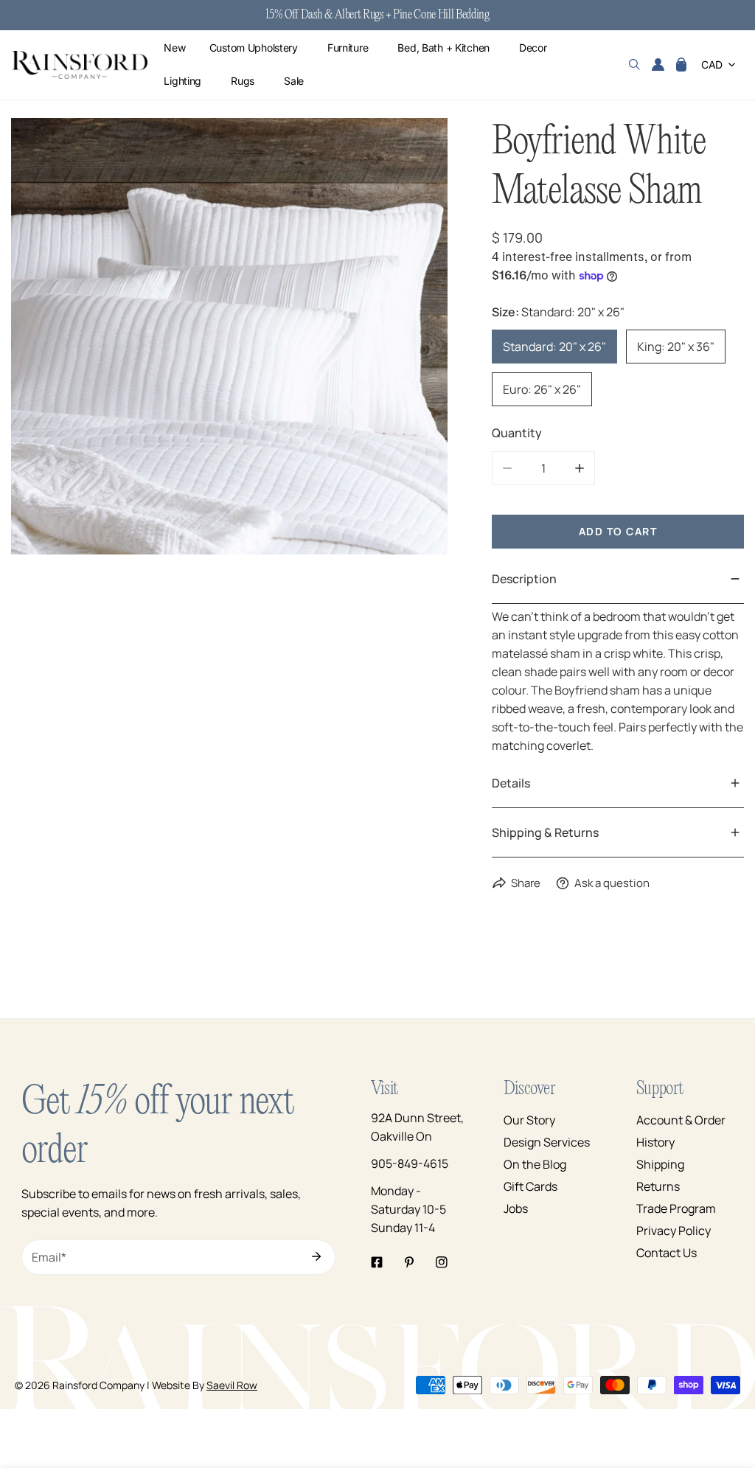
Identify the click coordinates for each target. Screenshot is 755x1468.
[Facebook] (377, 1262)
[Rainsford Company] (79, 65)
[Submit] (316, 1256)
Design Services (547, 1142)
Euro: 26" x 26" (542, 389)
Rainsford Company (98, 1385)
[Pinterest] (409, 1262)
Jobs (516, 1208)
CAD (712, 64)
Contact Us (666, 1253)
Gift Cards (530, 1186)
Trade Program (676, 1208)
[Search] (634, 65)
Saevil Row (231, 1385)
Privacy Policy (673, 1230)
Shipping (660, 1164)
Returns (658, 1186)
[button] (681, 65)
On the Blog (535, 1164)
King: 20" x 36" (675, 346)
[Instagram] (441, 1262)
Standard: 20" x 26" (554, 346)
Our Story (529, 1120)
